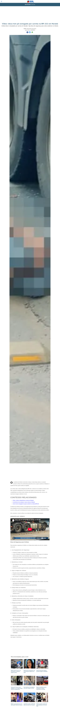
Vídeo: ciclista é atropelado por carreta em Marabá (23, 500)
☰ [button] (1, 1)
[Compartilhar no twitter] (30, 32)
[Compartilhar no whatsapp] (32, 32)
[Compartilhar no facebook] (28, 32)
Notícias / (28, 4)
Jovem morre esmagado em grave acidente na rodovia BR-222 (26, 503)
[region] (30, 14)
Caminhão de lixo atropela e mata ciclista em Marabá (24, 502)
